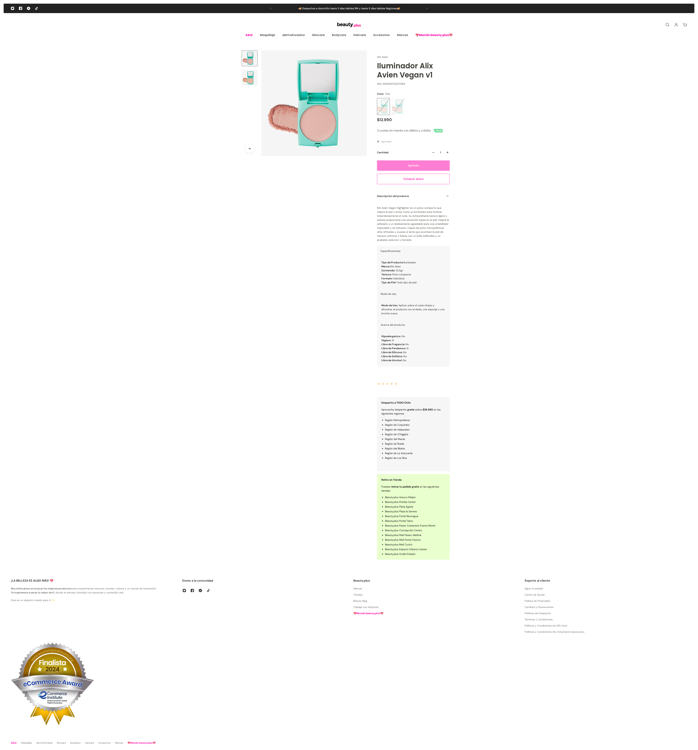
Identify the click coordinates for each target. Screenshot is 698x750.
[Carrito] (685, 25)
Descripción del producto (393, 196)
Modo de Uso (388, 294)
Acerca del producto (393, 324)
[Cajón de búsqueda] (667, 25)
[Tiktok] (37, 8)
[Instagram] (13, 8)
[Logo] (349, 25)
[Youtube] (29, 8)
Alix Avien (382, 57)
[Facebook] (21, 8)
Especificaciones (390, 251)
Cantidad (382, 152)
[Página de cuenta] (676, 25)
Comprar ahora (413, 179)
